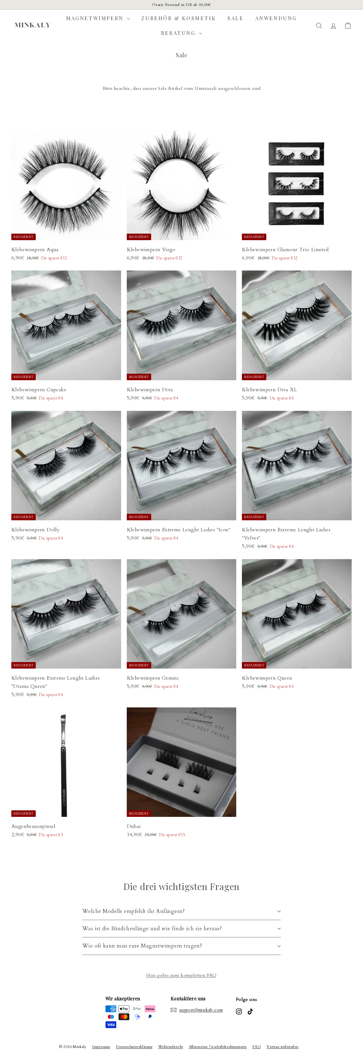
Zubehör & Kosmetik (178, 18)
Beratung (179, 32)
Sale (235, 18)
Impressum (101, 1046)
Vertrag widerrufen (282, 1046)
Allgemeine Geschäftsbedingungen (218, 1046)
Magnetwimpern (96, 18)
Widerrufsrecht (170, 1046)
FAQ (256, 1046)
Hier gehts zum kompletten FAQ (181, 975)
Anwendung (276, 18)
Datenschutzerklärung (134, 1046)
